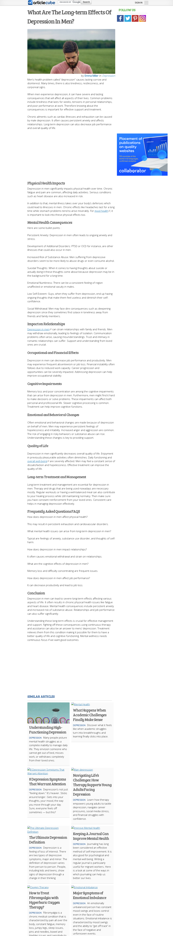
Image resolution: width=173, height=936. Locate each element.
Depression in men (38, 329)
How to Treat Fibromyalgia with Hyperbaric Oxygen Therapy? (44, 900)
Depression (108, 75)
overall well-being (37, 461)
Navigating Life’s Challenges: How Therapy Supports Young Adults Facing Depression (92, 785)
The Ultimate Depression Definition (48, 840)
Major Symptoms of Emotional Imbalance (89, 895)
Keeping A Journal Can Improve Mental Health (91, 836)
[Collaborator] (142, 174)
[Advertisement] (86, 153)
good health (101, 210)
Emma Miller (91, 75)
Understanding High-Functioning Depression (47, 729)
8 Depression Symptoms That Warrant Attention (47, 781)
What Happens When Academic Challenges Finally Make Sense (89, 714)
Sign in (138, 2)
